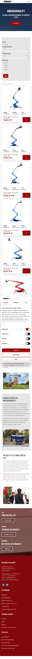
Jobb (3, 621)
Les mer (16, 23)
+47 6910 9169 (11, 576)
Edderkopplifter (6, 597)
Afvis (16, 359)
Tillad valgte (16, 354)
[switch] (28, 334)
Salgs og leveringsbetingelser (10, 645)
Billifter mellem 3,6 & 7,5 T (9, 603)
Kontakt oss (6, 474)
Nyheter (4, 624)
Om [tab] (26, 302)
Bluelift (6, 365)
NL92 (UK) (12, 648)
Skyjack (12, 365)
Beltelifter (4, 595)
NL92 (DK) (4, 648)
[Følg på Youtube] (7, 584)
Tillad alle (16, 350)
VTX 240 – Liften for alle (9, 627)
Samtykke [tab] (5, 302)
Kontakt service (8, 534)
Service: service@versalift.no (10, 579)
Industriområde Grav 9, (8, 568)
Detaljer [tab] (16, 302)
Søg (6, 76)
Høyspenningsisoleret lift (9, 609)
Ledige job (7, 549)
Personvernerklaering (8, 639)
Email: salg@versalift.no (9, 577)
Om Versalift (5, 637)
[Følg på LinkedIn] (3, 584)
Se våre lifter (8, 520)
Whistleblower (6, 642)
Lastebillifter (5, 606)
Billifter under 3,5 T (7, 600)
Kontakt (4, 618)
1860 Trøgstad (6, 570)
